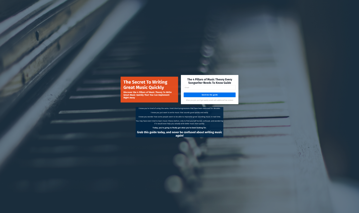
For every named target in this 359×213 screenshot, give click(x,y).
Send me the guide (210, 95)
